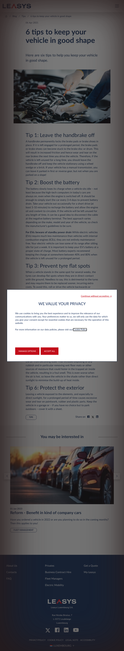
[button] (96, 296)
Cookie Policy (80, 330)
